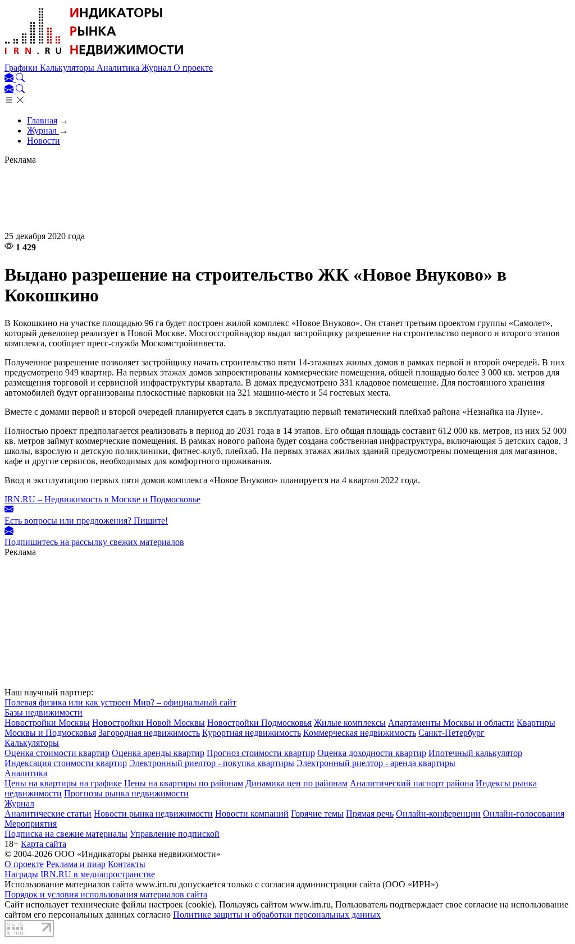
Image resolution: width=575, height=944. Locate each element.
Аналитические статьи (48, 813)
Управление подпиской (175, 833)
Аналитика (119, 67)
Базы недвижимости (43, 712)
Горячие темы (317, 813)
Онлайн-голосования (523, 813)
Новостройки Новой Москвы (148, 722)
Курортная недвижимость (251, 732)
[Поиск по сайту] (20, 79)
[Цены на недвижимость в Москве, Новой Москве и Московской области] (94, 57)
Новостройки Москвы (47, 722)
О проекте (193, 67)
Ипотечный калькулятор (475, 753)
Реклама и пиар (76, 864)
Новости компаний (252, 813)
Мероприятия (30, 823)
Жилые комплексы (350, 722)
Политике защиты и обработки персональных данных (277, 914)
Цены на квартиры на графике (63, 783)
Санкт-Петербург (451, 732)
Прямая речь (370, 813)
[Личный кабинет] (10, 79)
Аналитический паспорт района (411, 783)
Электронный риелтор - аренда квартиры (375, 763)
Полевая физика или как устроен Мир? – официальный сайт (120, 702)
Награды (21, 874)
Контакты (126, 864)
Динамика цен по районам (296, 783)
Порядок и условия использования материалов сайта (105, 894)
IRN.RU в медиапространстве (97, 874)
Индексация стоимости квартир (65, 763)
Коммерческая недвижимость (359, 732)
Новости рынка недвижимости (153, 813)
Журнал (158, 67)
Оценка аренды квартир (158, 753)
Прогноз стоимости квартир (261, 753)
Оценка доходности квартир (371, 753)
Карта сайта (43, 844)
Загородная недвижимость (149, 732)
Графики (22, 67)
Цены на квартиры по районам (183, 783)
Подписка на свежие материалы (65, 833)
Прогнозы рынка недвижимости (126, 793)
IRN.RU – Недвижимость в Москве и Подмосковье (102, 499)
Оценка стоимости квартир (56, 753)
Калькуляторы (68, 67)
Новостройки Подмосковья (259, 722)
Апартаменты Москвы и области (451, 722)
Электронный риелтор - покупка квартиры (211, 763)
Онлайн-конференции (438, 813)
